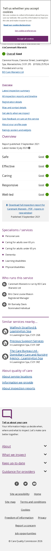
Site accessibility (19, 494)
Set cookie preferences (25, 30)
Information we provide (17, 382)
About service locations (17, 376)
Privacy (42, 517)
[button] (25, 54)
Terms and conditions (33, 502)
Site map (10, 502)
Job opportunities (25, 533)
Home (37, 494)
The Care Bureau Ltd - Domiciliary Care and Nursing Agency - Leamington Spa (29, 354)
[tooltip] (29, 148)
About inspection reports (18, 388)
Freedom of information (19, 517)
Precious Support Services (27, 341)
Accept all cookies (25, 38)
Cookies (25, 509)
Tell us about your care (14, 422)
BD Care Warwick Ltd (13, 72)
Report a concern (25, 525)
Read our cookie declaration (17, 25)
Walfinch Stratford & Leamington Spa (23, 329)
